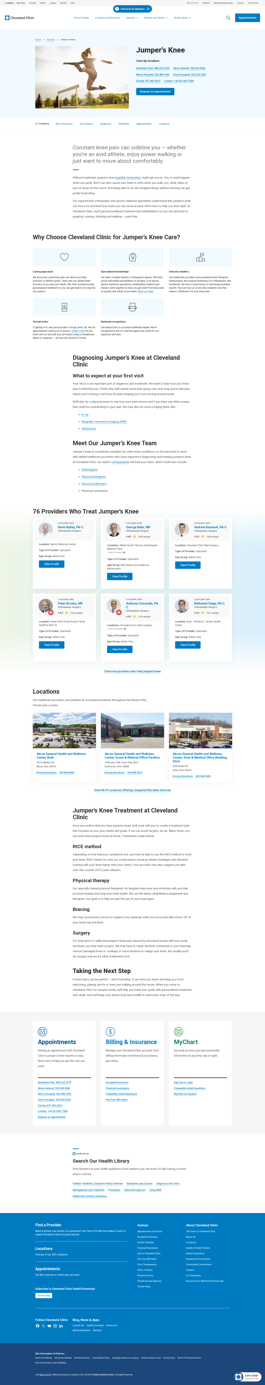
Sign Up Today (44, 1295)
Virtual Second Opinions (149, 1281)
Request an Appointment (155, 91)
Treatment (123, 123)
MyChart (206, 3)
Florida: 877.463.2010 (148, 80)
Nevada (63, 3)
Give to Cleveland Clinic (149, 1253)
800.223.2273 (193, 3)
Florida (43, 3)
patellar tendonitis (127, 177)
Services (51, 39)
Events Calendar (145, 1242)
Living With (155, 1189)
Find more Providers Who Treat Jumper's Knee (132, 671)
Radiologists (90, 469)
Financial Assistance (117, 1088)
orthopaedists (120, 462)
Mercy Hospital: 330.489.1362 (152, 74)
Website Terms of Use (151, 1358)
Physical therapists (94, 476)
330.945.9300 (202, 776)
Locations (164, 123)
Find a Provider (81, 17)
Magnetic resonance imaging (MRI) (104, 421)
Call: (43, 1375)
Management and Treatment (88, 1189)
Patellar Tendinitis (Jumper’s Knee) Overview (98, 1183)
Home (38, 39)
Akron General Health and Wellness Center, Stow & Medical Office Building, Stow (200, 757)
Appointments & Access (149, 1231)
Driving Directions (46, 772)
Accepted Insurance (117, 1082)
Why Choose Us (64, 123)
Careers (240, 3)
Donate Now (253, 3)
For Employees (193, 1275)
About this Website (63, 1358)
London (53, 3)
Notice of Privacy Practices (189, 1358)
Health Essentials (95, 1325)
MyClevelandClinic (82, 1330)
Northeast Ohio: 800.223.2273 (152, 68)
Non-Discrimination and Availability (50, 1363)
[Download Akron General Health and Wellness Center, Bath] (64, 730)
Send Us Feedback (43, 1358)
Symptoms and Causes (140, 1183)
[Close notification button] (148, 9)
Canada (32, 3)
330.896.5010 (134, 772)
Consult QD (78, 1325)
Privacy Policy (169, 1358)
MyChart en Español (185, 1093)
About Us (190, 1237)
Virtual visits (78, 330)
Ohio (73, 3)
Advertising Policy (82, 1358)
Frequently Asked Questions (121, 1093)
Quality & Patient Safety (198, 1248)
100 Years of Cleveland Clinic (200, 1231)
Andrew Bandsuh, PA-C (210, 527)
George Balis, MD (138, 527)
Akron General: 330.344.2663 (189, 68)
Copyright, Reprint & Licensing (125, 1358)
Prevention (114, 1189)
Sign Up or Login (183, 1082)
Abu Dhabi (21, 3)
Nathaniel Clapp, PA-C (209, 603)
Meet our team (146, 291)
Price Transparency (147, 1264)
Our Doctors (86, 123)
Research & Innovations (198, 1259)
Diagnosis (105, 123)
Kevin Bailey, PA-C (70, 527)
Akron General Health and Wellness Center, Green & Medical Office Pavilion (132, 755)
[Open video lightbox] (51, 612)
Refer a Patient (144, 1270)
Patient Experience (195, 1253)
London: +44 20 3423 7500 (179, 80)
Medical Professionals (223, 3)
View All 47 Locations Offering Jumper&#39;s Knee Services (132, 790)
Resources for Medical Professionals (205, 1281)
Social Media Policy (100, 1358)
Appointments (247, 17)
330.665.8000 (66, 772)
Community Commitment (199, 1264)
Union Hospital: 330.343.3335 (189, 74)
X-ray (85, 414)
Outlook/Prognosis (134, 1189)
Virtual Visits (143, 1286)
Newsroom (111, 1325)
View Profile (51, 564)
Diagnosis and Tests (167, 1183)
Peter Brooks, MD (70, 603)
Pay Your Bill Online (116, 1099)
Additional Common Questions (90, 1196)
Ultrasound (89, 428)
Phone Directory (145, 1275)
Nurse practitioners (94, 484)
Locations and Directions (107, 17)
